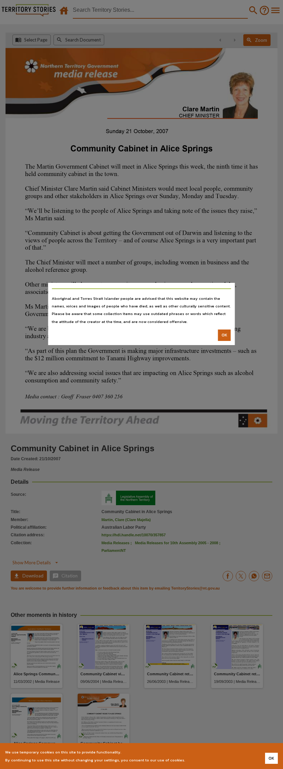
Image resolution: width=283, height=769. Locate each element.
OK (224, 335)
